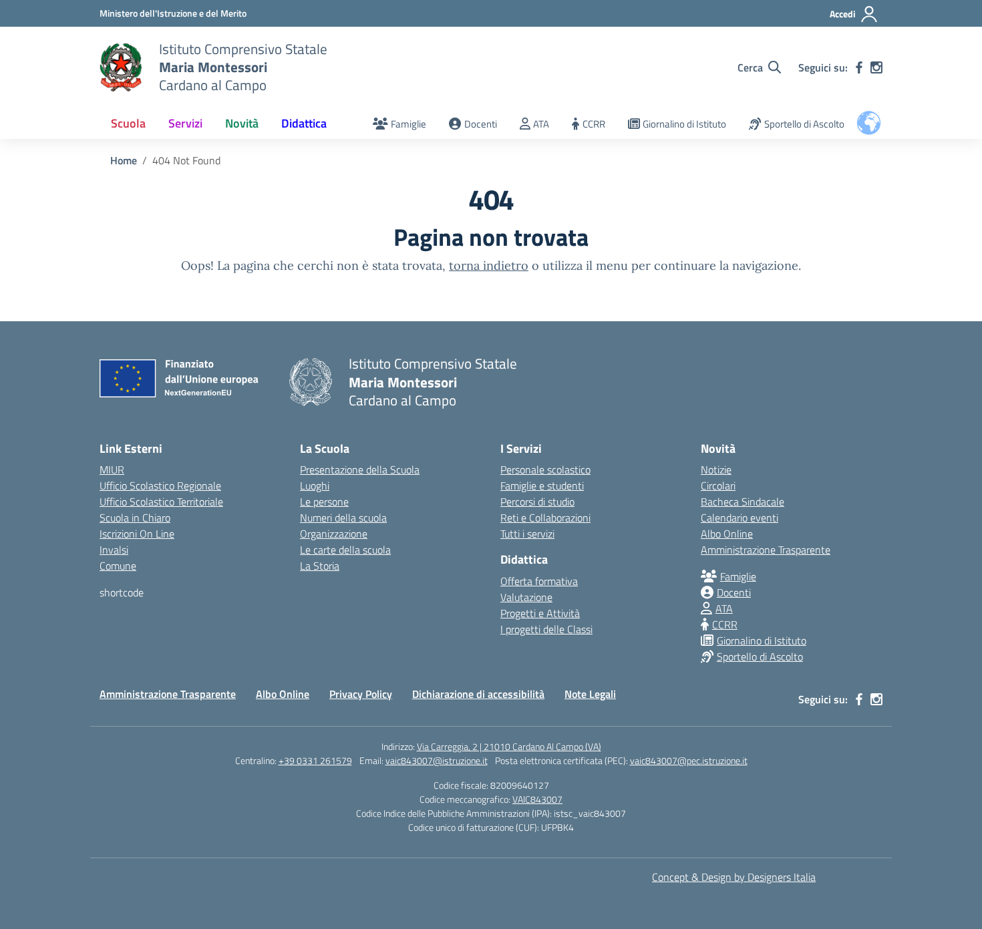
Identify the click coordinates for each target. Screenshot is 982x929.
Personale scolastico (545, 469)
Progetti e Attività (540, 613)
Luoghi (314, 486)
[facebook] (859, 67)
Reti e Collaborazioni (545, 518)
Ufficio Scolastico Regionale (160, 486)
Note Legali (590, 694)
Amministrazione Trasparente (765, 550)
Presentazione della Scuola (360, 469)
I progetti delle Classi (546, 629)
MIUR (112, 469)
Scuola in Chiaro (135, 518)
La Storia (319, 566)
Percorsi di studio (537, 502)
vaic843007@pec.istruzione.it (689, 760)
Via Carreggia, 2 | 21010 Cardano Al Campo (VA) (509, 746)
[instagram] (876, 67)
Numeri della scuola (343, 518)
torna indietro (488, 265)
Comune (118, 566)
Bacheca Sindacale (742, 502)
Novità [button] (242, 123)
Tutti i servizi (527, 534)
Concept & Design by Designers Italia (734, 877)
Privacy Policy (360, 694)
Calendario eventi (739, 518)
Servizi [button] (185, 123)
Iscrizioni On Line (137, 534)
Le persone (324, 502)
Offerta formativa (539, 581)
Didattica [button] (304, 123)
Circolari (718, 486)
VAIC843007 (537, 799)
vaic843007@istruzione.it (436, 760)
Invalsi (114, 550)
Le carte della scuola (345, 550)
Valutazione (526, 597)
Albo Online (727, 534)
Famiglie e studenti (542, 486)
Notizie (716, 469)
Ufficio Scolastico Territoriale (161, 502)
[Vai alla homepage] (121, 67)
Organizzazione (333, 534)
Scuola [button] (128, 123)
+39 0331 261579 (315, 760)
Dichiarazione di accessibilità (478, 694)
